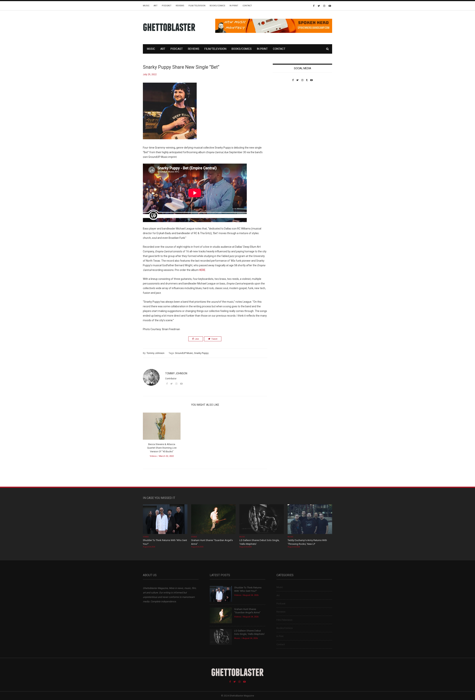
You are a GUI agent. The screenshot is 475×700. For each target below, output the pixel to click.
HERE (202, 269)
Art (156, 5)
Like (197, 339)
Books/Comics (217, 5)
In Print (234, 5)
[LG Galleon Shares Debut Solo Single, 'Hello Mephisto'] (261, 519)
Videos (153, 456)
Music (146, 5)
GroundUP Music (184, 353)
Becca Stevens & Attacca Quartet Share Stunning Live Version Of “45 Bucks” (161, 448)
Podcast (166, 5)
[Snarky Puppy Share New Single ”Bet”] (170, 113)
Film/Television (197, 5)
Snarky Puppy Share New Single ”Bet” (181, 67)
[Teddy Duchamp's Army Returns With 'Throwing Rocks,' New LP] (310, 519)
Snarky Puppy (201, 353)
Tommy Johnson (155, 353)
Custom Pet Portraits (283, 107)
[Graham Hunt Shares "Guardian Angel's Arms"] (213, 519)
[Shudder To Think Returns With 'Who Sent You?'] (165, 519)
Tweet (214, 339)
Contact (247, 5)
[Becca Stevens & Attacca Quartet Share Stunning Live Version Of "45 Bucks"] (162, 427)
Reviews (180, 5)
